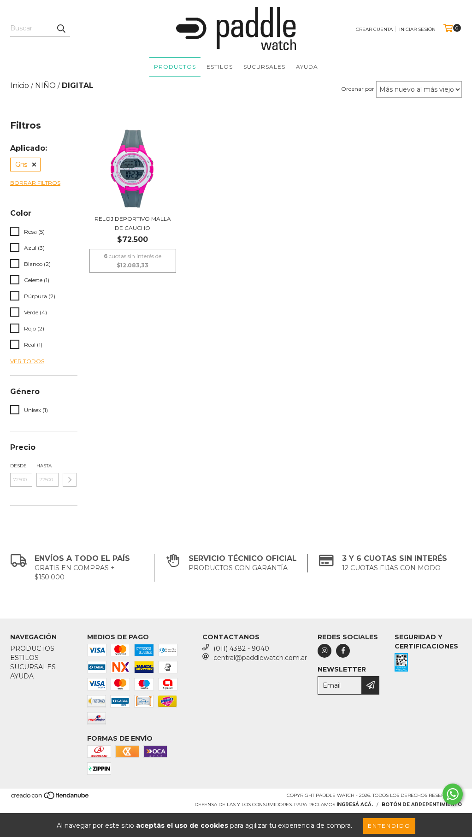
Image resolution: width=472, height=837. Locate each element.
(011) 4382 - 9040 (241, 648)
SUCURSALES (264, 66)
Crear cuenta (374, 29)
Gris (21, 164)
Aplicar (70, 480)
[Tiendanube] (50, 798)
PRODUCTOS (175, 66)
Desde (18, 466)
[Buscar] (61, 28)
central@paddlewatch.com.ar (260, 658)
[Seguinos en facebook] (343, 651)
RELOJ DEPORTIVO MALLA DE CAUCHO (132, 223)
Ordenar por (357, 88)
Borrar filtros (35, 182)
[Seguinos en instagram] (324, 651)
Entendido (389, 825)
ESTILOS (219, 66)
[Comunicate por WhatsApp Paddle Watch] (452, 794)
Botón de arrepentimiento (422, 805)
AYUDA (307, 66)
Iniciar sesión (417, 29)
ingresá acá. (354, 805)
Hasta (44, 466)
